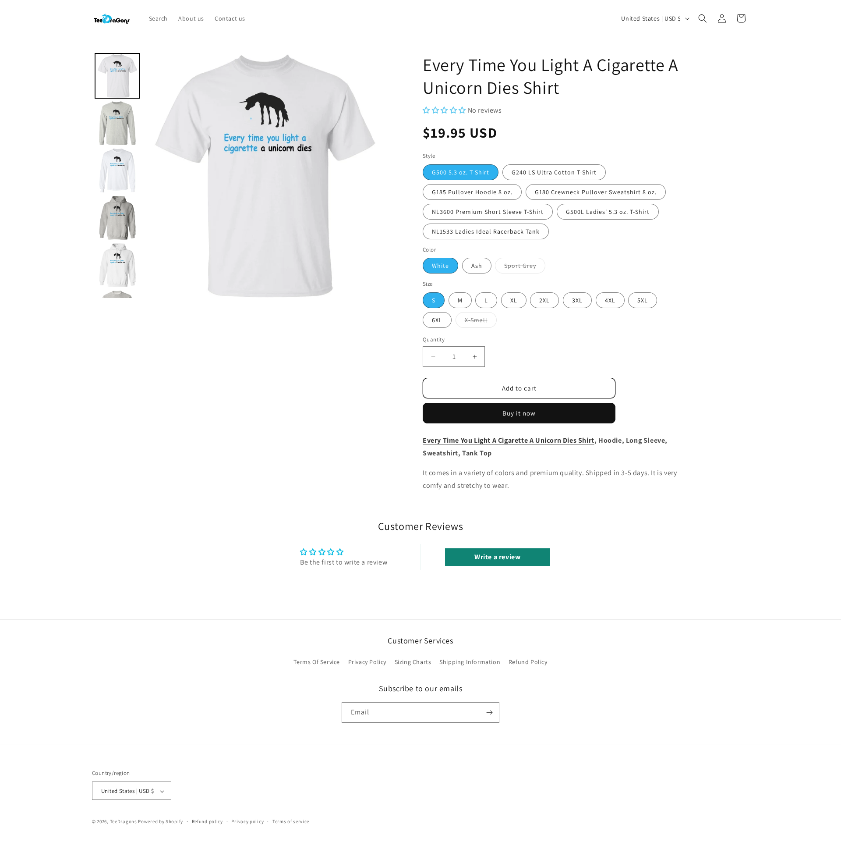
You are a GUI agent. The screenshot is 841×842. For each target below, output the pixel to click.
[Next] (375, 175)
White (440, 266)
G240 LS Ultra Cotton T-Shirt (554, 172)
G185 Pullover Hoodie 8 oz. (472, 192)
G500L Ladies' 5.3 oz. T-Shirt (608, 212)
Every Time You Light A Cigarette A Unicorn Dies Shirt (508, 440)
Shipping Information (469, 662)
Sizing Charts (413, 662)
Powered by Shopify (160, 822)
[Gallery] (240, 175)
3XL (577, 300)
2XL (544, 300)
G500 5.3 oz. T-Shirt (460, 172)
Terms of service (290, 821)
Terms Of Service (316, 662)
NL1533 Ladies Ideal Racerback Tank (486, 231)
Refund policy (207, 821)
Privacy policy (247, 821)
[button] (702, 18)
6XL (437, 320)
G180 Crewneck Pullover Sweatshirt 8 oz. (596, 192)
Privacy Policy (367, 662)
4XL (610, 300)
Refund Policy (528, 662)
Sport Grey (524, 267)
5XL (642, 300)
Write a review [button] (497, 556)
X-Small (481, 322)
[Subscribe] (489, 712)
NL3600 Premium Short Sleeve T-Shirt (488, 212)
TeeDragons (123, 822)
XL (513, 300)
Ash (476, 266)
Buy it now (519, 413)
